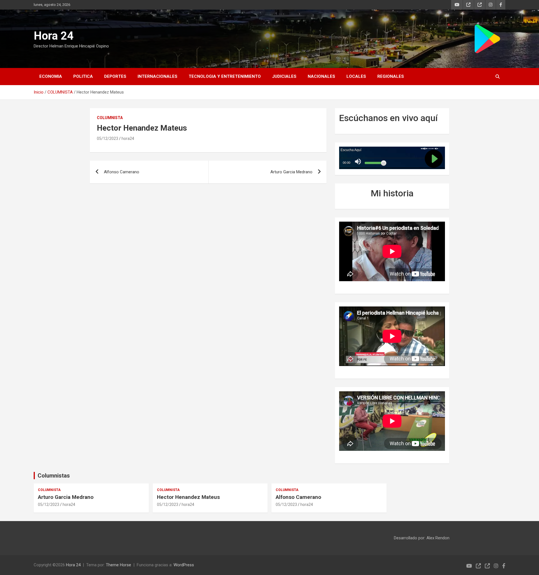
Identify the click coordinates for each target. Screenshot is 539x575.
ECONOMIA (50, 76)
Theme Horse (118, 564)
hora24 (128, 138)
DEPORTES (115, 76)
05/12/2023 (107, 138)
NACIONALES (321, 76)
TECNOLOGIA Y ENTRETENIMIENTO (225, 76)
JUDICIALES (284, 76)
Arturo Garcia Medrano (291, 171)
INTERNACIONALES (157, 76)
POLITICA (83, 76)
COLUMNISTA (110, 117)
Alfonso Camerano (121, 171)
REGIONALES (390, 76)
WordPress (183, 564)
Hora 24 (54, 35)
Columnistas (54, 475)
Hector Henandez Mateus (188, 497)
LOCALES (356, 76)
